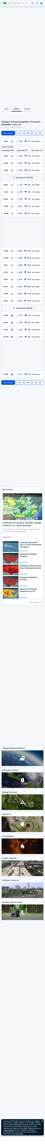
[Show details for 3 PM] (41, 279)
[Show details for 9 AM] (41, 206)
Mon (28, 133)
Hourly (17, 109)
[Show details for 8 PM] (41, 322)
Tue (36, 133)
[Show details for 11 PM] (41, 374)
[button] (42, 1121)
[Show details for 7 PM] (41, 315)
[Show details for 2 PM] (41, 272)
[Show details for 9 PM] (41, 329)
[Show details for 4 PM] (41, 286)
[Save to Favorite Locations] (9, 3)
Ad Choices (19, 1134)
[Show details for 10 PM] (41, 337)
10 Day (27, 109)
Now (6, 109)
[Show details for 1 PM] (41, 265)
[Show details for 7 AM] (41, 192)
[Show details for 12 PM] (41, 258)
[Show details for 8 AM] (41, 199)
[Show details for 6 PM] (41, 301)
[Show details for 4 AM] (41, 163)
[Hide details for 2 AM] (41, 141)
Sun (19, 133)
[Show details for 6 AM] (41, 185)
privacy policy (8, 1130)
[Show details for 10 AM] (41, 213)
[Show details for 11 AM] (41, 251)
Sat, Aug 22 (8, 133)
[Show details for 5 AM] (41, 170)
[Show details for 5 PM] (41, 293)
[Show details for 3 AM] (41, 156)
